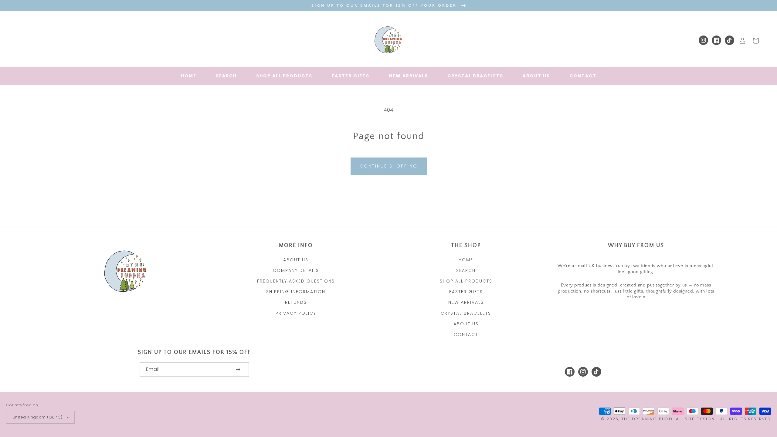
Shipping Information (295, 292)
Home (466, 260)
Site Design (700, 419)
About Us (295, 260)
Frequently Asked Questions (296, 281)
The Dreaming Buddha (651, 419)
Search (466, 270)
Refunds (296, 302)
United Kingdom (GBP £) (37, 417)
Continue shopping (389, 166)
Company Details (296, 270)
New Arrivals (466, 302)
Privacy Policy (296, 313)
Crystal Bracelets (466, 313)
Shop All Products (466, 281)
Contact (466, 334)
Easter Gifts (466, 292)
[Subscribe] (238, 369)
